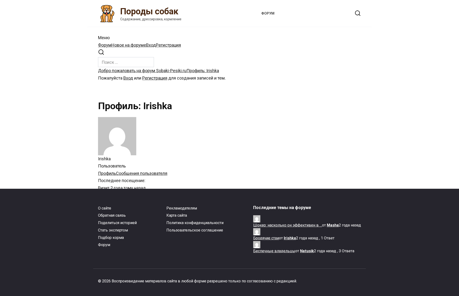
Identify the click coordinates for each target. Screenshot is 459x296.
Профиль (107, 173)
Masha (333, 225)
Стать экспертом (113, 230)
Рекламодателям (181, 208)
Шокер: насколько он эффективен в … (287, 225)
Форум (104, 45)
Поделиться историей (117, 223)
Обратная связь (112, 215)
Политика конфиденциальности (195, 223)
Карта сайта (176, 215)
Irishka (290, 238)
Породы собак (149, 11)
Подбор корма (111, 237)
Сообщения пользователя (141, 173)
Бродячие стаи (266, 238)
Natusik (307, 251)
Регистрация (168, 45)
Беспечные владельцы (274, 251)
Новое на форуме (128, 45)
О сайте (104, 208)
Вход (151, 45)
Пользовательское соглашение (194, 230)
